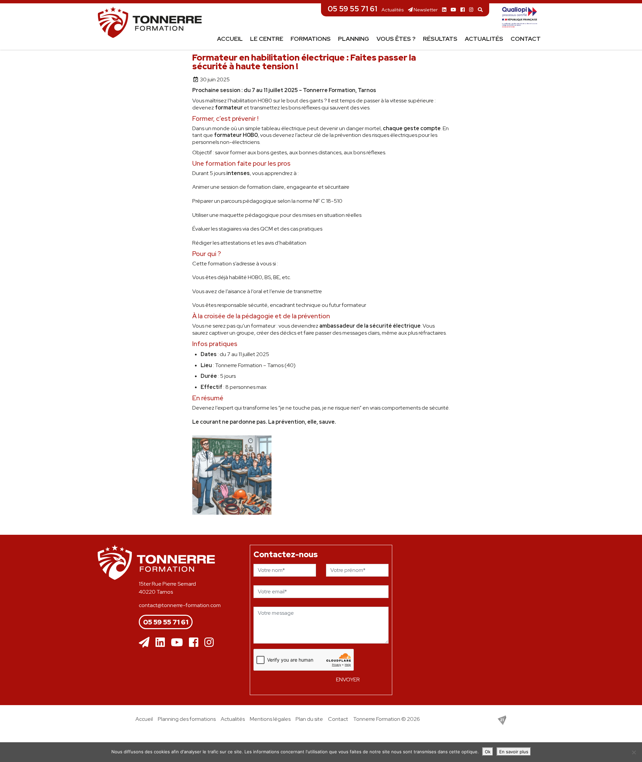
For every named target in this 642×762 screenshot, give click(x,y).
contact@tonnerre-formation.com (180, 605)
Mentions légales (270, 719)
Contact (526, 39)
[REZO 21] (502, 719)
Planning (353, 39)
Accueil (230, 39)
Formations (311, 39)
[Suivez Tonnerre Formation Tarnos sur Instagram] (471, 9)
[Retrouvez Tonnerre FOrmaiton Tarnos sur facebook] (193, 642)
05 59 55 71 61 (352, 9)
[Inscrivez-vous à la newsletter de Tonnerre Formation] (144, 642)
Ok (488, 751)
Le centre (266, 39)
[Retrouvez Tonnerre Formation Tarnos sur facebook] (462, 9)
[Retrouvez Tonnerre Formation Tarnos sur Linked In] (444, 9)
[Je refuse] (633, 752)
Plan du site (309, 719)
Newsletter (425, 9)
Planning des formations (187, 719)
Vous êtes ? (396, 39)
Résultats (440, 39)
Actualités (393, 9)
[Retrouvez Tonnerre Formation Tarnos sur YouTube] (453, 9)
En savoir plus (513, 751)
